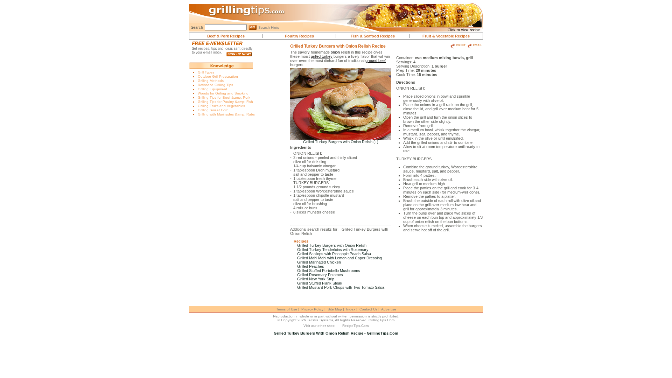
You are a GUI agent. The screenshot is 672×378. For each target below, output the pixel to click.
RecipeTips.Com (355, 326)
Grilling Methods (211, 81)
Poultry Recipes (299, 36)
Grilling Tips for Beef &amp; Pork (224, 97)
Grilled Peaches (310, 266)
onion (335, 52)
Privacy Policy (312, 309)
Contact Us (368, 309)
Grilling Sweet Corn (213, 110)
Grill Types (206, 72)
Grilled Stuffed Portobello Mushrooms (328, 270)
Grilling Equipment (212, 89)
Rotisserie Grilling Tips (215, 85)
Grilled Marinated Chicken (319, 262)
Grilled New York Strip (315, 279)
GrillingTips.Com (381, 320)
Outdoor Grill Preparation (218, 76)
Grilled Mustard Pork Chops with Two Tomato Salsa (340, 287)
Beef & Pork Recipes (226, 36)
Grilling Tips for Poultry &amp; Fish (225, 102)
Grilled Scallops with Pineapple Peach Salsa (334, 254)
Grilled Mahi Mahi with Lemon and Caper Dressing (339, 258)
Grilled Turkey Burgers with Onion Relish (331, 245)
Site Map (335, 309)
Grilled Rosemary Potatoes (320, 275)
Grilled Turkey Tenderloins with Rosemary (333, 249)
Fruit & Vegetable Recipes (446, 36)
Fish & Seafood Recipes (373, 36)
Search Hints (268, 27)
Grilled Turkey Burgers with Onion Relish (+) (340, 142)
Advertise (388, 309)
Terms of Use (286, 309)
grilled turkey (321, 56)
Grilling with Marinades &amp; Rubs (226, 114)
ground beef (375, 60)
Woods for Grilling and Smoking (223, 93)
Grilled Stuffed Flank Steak (319, 283)
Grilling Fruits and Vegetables (221, 106)
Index (350, 309)
